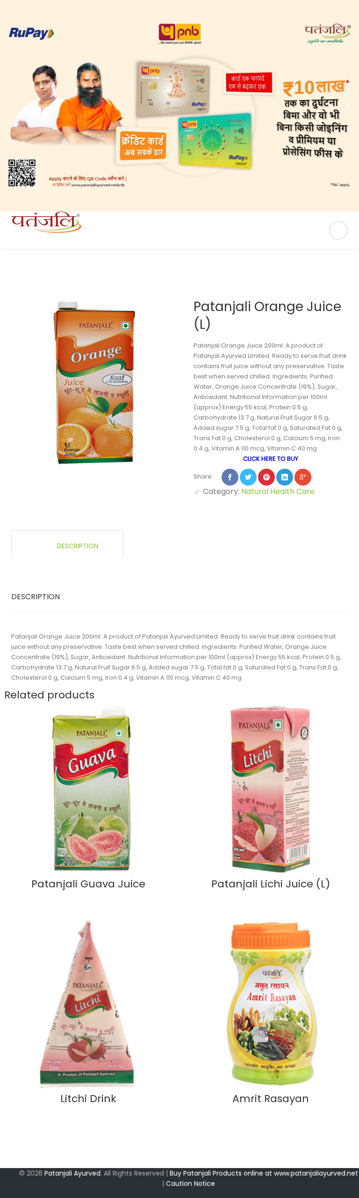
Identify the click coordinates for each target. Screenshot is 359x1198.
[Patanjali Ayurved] (179, 230)
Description (76, 546)
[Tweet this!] (248, 477)
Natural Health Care (278, 491)
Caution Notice (190, 1183)
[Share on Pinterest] (266, 477)
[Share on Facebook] (230, 477)
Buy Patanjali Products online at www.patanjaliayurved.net (264, 1173)
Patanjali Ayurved (72, 1173)
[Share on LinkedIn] (284, 477)
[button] (12, 106)
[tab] (67, 544)
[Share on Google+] (302, 477)
